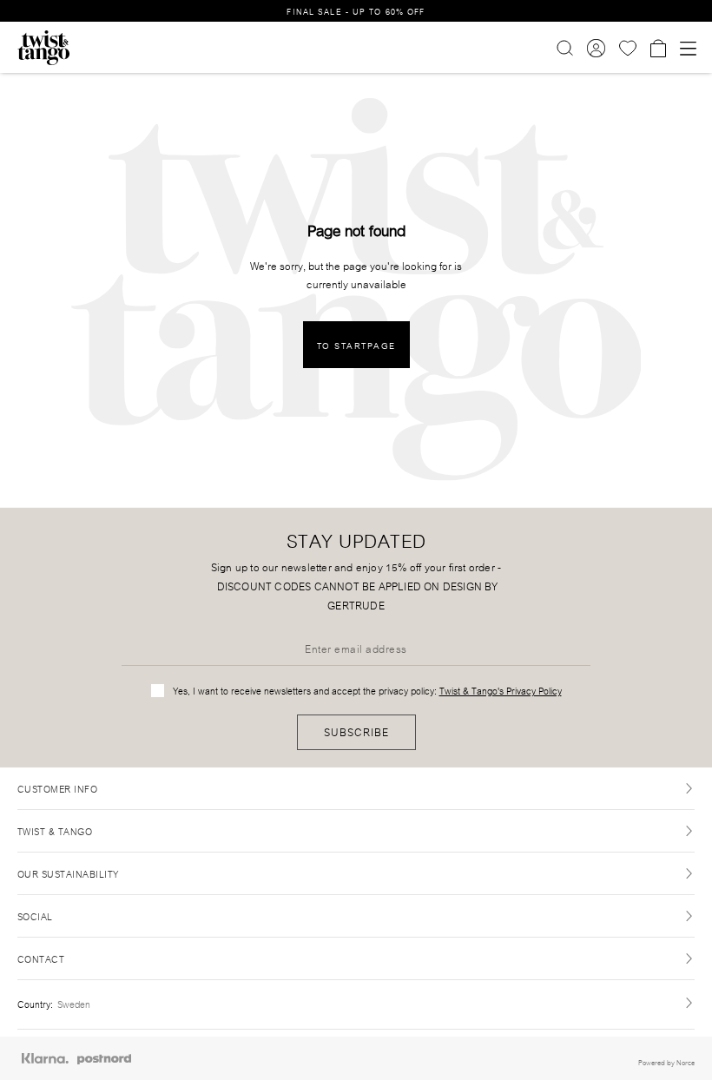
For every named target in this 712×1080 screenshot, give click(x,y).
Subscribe (356, 731)
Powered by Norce (666, 1062)
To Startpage (356, 345)
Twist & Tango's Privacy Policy (500, 690)
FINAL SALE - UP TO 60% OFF (356, 10)
